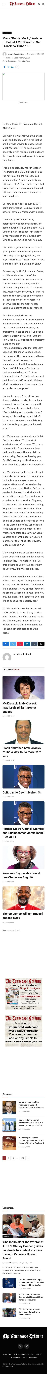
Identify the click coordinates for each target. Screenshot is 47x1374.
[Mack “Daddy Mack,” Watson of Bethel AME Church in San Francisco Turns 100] (23, 86)
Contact (33, 1358)
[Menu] (4, 4)
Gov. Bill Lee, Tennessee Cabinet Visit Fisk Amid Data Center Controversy (31, 1297)
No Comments (10, 61)
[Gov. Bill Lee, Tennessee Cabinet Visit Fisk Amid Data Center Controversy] (9, 1298)
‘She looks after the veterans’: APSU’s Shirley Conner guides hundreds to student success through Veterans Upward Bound (23, 1250)
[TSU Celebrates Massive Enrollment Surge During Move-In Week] (9, 1312)
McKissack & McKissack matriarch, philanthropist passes (20, 707)
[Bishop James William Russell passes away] (23, 898)
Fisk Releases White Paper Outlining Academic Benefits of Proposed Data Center (31, 1282)
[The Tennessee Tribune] (23, 4)
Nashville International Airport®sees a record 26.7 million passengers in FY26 (31, 1122)
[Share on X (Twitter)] (8, 67)
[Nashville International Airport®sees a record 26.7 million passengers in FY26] (9, 1125)
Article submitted (17, 54)
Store (39, 1354)
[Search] (43, 4)
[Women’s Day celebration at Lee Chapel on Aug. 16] (23, 857)
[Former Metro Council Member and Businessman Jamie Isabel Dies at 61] (23, 813)
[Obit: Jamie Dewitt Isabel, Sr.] (23, 776)
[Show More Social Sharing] (17, 67)
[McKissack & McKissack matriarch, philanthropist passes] (23, 687)
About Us (7, 1354)
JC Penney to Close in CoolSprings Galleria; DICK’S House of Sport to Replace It (31, 1140)
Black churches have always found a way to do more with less (22, 752)
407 (22, 1158)
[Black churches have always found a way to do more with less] (23, 732)
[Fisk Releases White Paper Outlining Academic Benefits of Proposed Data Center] (9, 1283)
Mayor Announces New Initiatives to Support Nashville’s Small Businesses (31, 1105)
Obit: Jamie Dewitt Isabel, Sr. (22, 792)
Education (8, 1236)
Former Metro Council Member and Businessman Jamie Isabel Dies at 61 (23, 833)
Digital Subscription (23, 1354)
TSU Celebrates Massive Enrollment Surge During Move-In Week (29, 1312)
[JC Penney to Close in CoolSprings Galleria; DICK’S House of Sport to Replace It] (9, 1143)
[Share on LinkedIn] (12, 67)
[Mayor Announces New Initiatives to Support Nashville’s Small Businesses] (9, 1107)
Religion (7, 33)
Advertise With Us (18, 1358)
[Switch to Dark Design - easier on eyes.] (39, 4)
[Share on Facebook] (4, 67)
